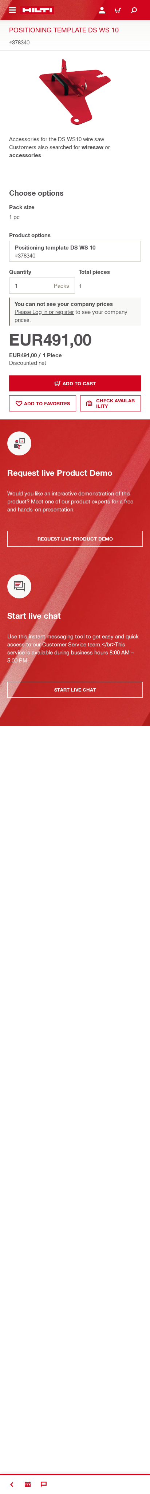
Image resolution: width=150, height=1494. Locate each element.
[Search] (134, 10)
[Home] (37, 10)
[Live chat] (44, 1485)
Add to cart (79, 383)
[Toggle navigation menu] (12, 10)
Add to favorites (47, 403)
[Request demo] (28, 1485)
